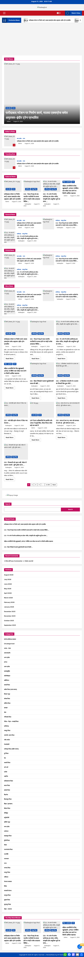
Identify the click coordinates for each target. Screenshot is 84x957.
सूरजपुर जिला (7, 904)
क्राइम (5, 707)
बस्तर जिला (7, 785)
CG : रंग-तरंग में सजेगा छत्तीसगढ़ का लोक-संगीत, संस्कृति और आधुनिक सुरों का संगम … (9, 237)
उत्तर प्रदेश (34, 415)
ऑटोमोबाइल (7, 676)
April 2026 (8, 593)
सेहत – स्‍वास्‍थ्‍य (8, 909)
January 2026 (9, 607)
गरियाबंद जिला (7, 717)
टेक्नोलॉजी (6, 744)
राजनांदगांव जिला (8, 849)
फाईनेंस (6, 776)
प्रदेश (5, 772)
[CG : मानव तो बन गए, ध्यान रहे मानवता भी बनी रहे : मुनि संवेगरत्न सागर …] (68, 410)
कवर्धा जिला (7, 685)
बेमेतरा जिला (7, 808)
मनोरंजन (6, 831)
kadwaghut (28, 204)
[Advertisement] (42, 38)
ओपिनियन (6, 680)
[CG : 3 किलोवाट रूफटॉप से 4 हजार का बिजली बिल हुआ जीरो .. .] (68, 370)
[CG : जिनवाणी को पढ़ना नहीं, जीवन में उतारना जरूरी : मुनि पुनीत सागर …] (16, 452)
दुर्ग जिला (6, 753)
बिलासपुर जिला (7, 799)
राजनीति (6, 854)
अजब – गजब (7, 648)
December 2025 (9, 611)
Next (54, 485)
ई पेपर (5, 662)
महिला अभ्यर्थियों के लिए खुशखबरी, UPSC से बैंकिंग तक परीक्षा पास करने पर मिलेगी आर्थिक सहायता (15, 370)
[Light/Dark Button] (59, 13)
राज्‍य (24, 138)
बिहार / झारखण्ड (66, 182)
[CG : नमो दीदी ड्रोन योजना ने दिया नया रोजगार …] (16, 410)
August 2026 (8, 575)
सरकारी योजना (7, 890)
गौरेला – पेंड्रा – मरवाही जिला (11, 721)
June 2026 (8, 584)
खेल (5, 712)
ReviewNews (50, 955)
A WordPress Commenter (13, 561)
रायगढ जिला (7, 868)
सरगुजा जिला (7, 895)
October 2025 (9, 620)
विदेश (5, 886)
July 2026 (7, 579)
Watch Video (76, 13)
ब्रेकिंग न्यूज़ (7, 822)
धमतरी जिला (7, 762)
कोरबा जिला (7, 698)
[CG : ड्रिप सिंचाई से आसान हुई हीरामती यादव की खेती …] (42, 370)
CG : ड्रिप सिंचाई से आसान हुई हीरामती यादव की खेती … (18, 547)
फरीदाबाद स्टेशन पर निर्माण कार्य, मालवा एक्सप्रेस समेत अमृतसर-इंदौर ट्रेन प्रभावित (50, 20)
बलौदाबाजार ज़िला (8, 781)
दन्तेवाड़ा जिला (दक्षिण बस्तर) (11, 749)
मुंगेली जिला (7, 840)
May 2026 (7, 588)
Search (7, 504)
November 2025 (9, 616)
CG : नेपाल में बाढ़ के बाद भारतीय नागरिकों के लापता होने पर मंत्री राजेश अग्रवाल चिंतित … (48, 223)
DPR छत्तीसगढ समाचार (10, 639)
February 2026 (9, 602)
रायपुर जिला (34, 189)
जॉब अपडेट (7, 740)
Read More (10, 358)
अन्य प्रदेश (7, 657)
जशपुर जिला (7, 730)
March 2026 (8, 598)
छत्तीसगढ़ (28, 189)
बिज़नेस (6, 794)
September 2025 (10, 625)
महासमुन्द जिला (7, 836)
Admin (20, 143)
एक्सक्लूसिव (7, 671)
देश (5, 758)
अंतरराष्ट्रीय (7, 653)
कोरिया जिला (7, 703)
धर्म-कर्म (6, 767)
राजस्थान (6, 858)
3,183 (48, 485)
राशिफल (6, 877)
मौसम (5, 845)
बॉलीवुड (6, 813)
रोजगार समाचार (8, 881)
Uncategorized (9, 643)
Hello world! (29, 561)
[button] (4, 13)
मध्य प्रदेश (19, 138)
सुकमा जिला (7, 900)
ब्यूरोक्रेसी (6, 817)
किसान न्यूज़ (7, 694)
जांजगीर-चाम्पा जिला (9, 735)
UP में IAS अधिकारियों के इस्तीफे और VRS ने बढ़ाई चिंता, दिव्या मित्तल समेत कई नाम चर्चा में (41, 422)
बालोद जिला (7, 790)
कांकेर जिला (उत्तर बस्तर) (10, 689)
